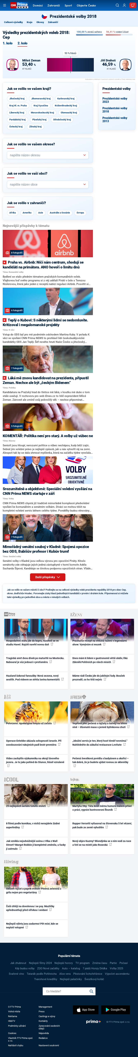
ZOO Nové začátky (48, 968)
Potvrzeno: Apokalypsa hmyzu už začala (29, 723)
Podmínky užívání (17, 1025)
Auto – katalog (71, 968)
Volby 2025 (116, 968)
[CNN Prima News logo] (19, 5)
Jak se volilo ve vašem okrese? (31, 144)
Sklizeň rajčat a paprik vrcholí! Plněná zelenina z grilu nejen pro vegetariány (33, 890)
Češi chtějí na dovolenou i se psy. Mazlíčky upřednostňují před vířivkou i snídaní (30, 908)
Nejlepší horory (63, 963)
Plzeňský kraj (39, 119)
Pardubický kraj (17, 119)
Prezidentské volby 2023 (114, 100)
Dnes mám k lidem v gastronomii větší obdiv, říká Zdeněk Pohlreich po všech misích (100, 660)
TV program (82, 963)
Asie (40, 212)
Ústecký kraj (15, 126)
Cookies (12, 1033)
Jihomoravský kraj (40, 98)
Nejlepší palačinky (71, 979)
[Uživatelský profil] (124, 5)
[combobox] (46, 155)
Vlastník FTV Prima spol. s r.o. (20, 1039)
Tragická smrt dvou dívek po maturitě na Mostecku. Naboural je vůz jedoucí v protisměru (35, 660)
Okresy (40, 22)
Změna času (99, 963)
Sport (68, 5)
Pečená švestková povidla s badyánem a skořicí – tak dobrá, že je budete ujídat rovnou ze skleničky (100, 760)
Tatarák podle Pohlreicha (42, 973)
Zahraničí (53, 5)
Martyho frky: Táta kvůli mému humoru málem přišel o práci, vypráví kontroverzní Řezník (102, 808)
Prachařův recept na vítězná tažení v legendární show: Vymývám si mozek (99, 642)
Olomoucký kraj (69, 112)
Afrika (12, 212)
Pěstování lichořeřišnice (87, 973)
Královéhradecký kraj (66, 105)
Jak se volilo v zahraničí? (26, 203)
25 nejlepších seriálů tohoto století (26, 806)
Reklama (12, 1016)
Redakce (43, 1038)
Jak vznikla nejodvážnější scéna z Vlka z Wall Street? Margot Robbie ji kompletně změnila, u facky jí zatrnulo (36, 845)
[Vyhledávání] (117, 5)
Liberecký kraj (16, 112)
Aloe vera (65, 973)
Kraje (29, 22)
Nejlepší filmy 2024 (40, 963)
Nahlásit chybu (15, 1045)
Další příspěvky (45, 577)
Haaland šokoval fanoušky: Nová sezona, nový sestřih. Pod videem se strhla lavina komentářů (33, 677)
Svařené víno (16, 973)
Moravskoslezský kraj (42, 112)
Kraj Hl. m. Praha (18, 105)
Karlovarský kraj (65, 98)
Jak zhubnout (18, 963)
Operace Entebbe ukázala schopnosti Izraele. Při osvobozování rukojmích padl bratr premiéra (33, 742)
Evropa (80, 212)
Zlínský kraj (35, 126)
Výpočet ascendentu (117, 973)
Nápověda (44, 1033)
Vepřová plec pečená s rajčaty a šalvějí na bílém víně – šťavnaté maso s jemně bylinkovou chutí (99, 725)
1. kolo (7, 43)
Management (45, 1006)
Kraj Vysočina (41, 105)
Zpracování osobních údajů (49, 1027)
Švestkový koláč (94, 979)
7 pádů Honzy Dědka (95, 968)
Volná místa (14, 1011)
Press (42, 1011)
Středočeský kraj (62, 119)
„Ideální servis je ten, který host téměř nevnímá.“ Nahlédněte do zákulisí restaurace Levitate (99, 742)
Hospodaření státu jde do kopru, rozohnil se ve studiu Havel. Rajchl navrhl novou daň (32, 642)
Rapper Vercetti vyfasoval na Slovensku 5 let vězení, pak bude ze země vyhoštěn (102, 825)
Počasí (123, 963)
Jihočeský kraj (16, 98)
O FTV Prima (14, 1006)
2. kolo (22, 43)
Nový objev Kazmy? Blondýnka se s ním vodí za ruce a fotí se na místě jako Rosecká (101, 843)
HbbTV (11, 1021)
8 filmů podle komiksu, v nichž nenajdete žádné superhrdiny (33, 825)
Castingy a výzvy (47, 1016)
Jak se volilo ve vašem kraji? (29, 89)
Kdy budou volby (24, 968)
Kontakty (43, 1021)
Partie (113, 963)
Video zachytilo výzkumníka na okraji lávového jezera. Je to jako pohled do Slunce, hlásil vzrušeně (35, 760)
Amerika (27, 212)
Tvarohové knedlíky (45, 979)
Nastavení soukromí (49, 1045)
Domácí (38, 5)
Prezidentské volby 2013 (114, 119)
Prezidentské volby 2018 (114, 110)
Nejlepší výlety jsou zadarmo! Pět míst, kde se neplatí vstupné (32, 925)
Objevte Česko (86, 5)
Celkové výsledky (13, 22)
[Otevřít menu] (5, 5)
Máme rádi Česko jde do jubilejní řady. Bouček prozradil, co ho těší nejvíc (98, 677)
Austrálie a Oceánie (60, 212)
